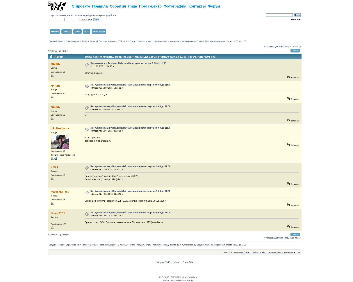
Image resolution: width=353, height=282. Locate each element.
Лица (132, 6)
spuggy (55, 63)
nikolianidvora (60, 128)
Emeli (54, 166)
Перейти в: (228, 252)
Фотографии (175, 6)
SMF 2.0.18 (164, 277)
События (118, 6)
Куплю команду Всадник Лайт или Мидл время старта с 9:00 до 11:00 (128, 63)
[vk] (55, 159)
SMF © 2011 (176, 277)
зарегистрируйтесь (107, 15)
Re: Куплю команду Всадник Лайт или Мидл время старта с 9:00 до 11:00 (130, 84)
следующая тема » (292, 47)
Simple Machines (189, 277)
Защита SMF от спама (167, 262)
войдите (90, 15)
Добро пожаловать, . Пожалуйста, (67, 15)
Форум (214, 6)
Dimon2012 (58, 213)
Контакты (197, 6)
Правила (100, 6)
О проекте (81, 6)
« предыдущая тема (273, 47)
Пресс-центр (150, 6)
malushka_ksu (60, 191)
